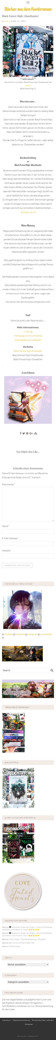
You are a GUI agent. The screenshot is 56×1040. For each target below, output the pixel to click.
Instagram (32, 634)
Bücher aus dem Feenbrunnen (28, 9)
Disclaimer (29, 1024)
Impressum (6, 1020)
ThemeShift (32, 1036)
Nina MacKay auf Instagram (28, 339)
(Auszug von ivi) (28, 212)
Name (5, 526)
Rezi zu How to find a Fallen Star (21, 943)
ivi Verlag (28, 331)
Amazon (28, 85)
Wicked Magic (14, 946)
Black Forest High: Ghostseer (28, 350)
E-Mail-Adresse (10, 538)
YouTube (8, 634)
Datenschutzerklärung (21, 1020)
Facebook (20, 634)
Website (6, 550)
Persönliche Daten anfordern (43, 1020)
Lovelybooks (46, 634)
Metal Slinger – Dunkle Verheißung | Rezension (27, 939)
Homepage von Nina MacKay (28, 335)
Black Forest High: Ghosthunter (20, 16)
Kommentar (8, 484)
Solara (7, 21)
